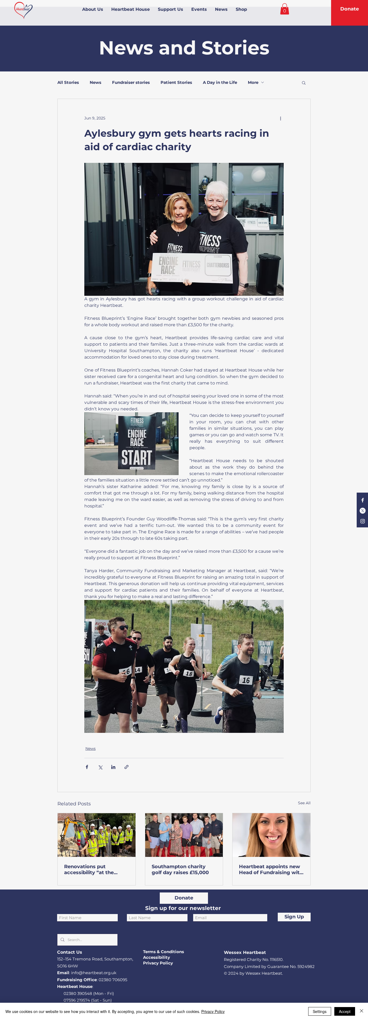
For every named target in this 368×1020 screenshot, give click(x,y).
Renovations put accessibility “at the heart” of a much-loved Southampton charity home (93, 869)
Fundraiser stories (131, 82)
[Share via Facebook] (86, 767)
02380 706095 (113, 979)
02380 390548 (78, 993)
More (253, 82)
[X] (363, 511)
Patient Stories (176, 82)
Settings (320, 1011)
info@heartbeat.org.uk (93, 972)
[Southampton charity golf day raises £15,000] (184, 835)
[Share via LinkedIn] (113, 767)
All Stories (68, 82)
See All (304, 803)
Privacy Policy (213, 1011)
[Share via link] (126, 767)
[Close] (361, 1011)
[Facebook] (363, 500)
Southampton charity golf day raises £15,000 (180, 869)
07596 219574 (77, 1000)
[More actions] (280, 118)
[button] (284, 9)
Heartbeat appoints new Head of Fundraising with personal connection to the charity (271, 869)
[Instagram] (363, 521)
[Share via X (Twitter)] (100, 767)
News (95, 82)
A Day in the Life (220, 82)
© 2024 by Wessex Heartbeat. (253, 973)
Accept (344, 1011)
